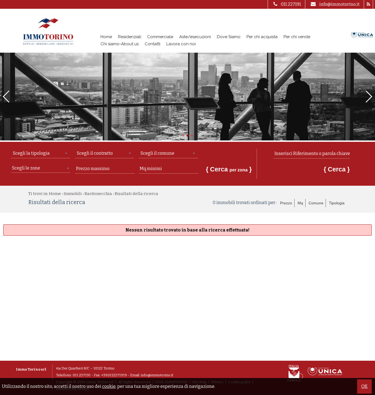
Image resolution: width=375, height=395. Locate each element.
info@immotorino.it (339, 4)
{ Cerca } (229, 169)
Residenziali (129, 36)
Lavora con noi (181, 43)
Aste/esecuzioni (195, 36)
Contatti (152, 43)
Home (106, 36)
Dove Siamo (228, 36)
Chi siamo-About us (119, 43)
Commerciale (160, 36)
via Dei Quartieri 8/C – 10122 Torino (85, 368)
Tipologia (337, 203)
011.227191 (291, 4)
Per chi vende (297, 36)
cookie (109, 386)
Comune (316, 203)
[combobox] (40, 153)
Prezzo (286, 203)
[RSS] (368, 4)
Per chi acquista (262, 36)
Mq (300, 203)
